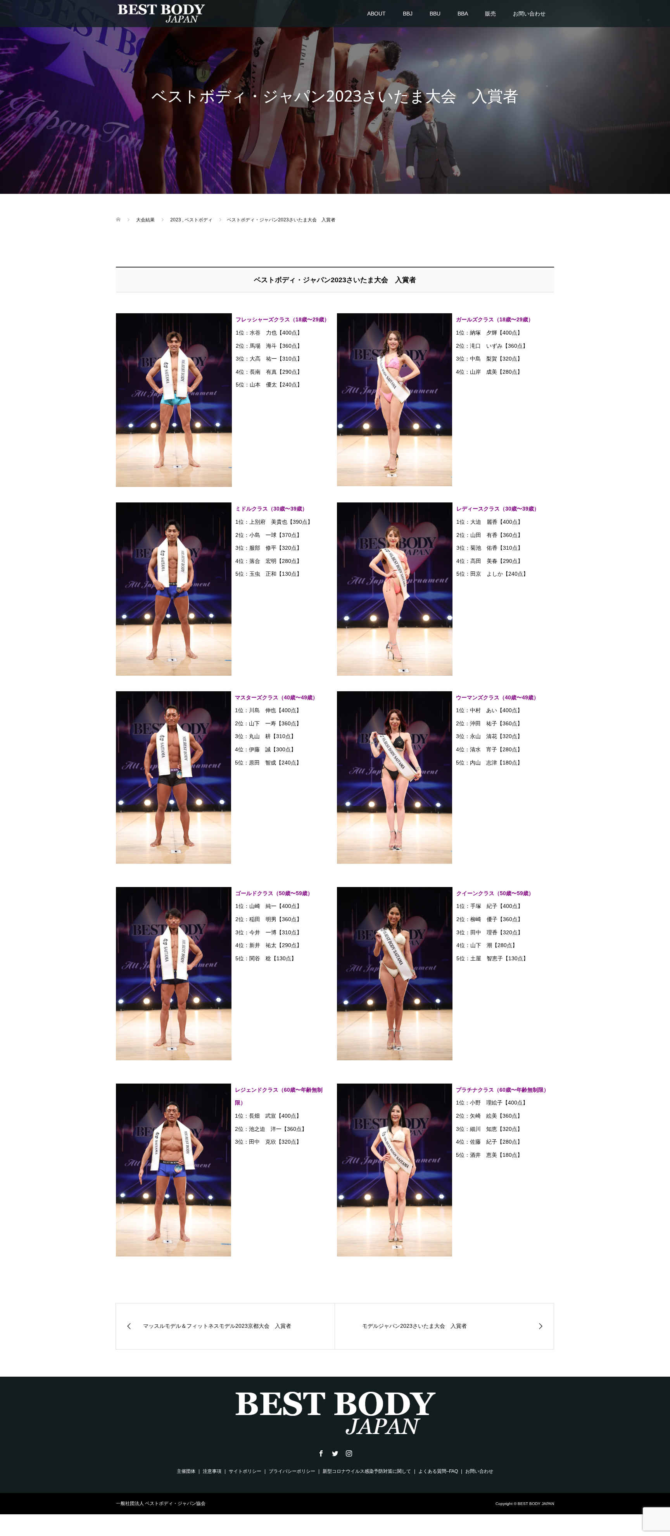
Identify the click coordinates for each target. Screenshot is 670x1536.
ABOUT (376, 13)
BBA (463, 13)
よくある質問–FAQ (438, 1471)
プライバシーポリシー (292, 1471)
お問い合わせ (529, 13)
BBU (435, 13)
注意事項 (212, 1471)
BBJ (408, 13)
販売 (490, 13)
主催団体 (186, 1471)
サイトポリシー (245, 1471)
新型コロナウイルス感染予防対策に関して (367, 1471)
